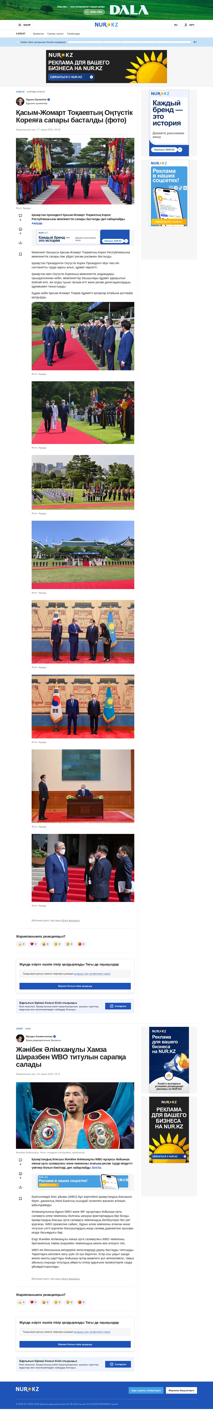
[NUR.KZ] (106, 25)
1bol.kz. (96, 1167)
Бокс (28, 1029)
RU (176, 25)
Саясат (20, 33)
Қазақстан (38, 33)
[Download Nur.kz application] (106, 10)
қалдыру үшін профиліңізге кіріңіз (92, 973)
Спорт (19, 1029)
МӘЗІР (27, 25)
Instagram (120, 1006)
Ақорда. (37, 223)
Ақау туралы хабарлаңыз (146, 1390)
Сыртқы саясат (55, 33)
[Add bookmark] (20, 254)
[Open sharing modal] (20, 243)
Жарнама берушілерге (181, 1390)
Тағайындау (73, 33)
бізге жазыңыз (71, 920)
